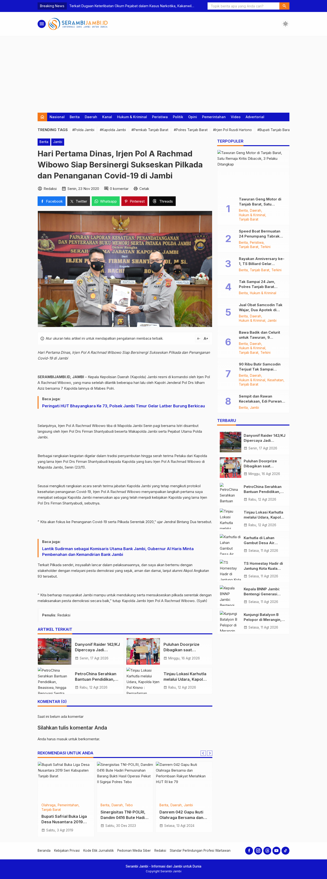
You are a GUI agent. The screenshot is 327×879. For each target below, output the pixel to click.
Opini (192, 117)
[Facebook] (249, 851)
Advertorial (255, 117)
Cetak (144, 188)
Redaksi (160, 850)
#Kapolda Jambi (113, 130)
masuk (62, 739)
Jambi (57, 142)
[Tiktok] (285, 851)
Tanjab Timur (110, 805)
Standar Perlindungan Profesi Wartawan (200, 850)
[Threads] (267, 851)
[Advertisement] (163, 72)
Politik (178, 117)
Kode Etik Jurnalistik (98, 850)
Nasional (57, 117)
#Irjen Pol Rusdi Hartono (232, 130)
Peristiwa (160, 117)
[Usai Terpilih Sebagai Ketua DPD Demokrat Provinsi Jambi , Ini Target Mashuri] (184, 781)
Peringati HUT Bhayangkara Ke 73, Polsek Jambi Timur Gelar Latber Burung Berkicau (123, 406)
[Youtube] (276, 851)
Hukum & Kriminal (132, 117)
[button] (284, 6)
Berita (75, 117)
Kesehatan (275, 380)
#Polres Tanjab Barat (191, 130)
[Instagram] (258, 851)
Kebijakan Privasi (67, 850)
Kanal (107, 117)
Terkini (265, 247)
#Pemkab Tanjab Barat (149, 130)
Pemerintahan (214, 117)
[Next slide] (209, 753)
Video (236, 117)
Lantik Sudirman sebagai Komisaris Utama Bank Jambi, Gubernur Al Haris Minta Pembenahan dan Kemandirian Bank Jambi (118, 551)
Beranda (44, 850)
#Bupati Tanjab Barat (274, 130)
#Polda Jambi (83, 130)
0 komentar (119, 188)
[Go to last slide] (203, 753)
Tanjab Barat (62, 805)
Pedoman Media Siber (134, 850)
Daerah (91, 117)
